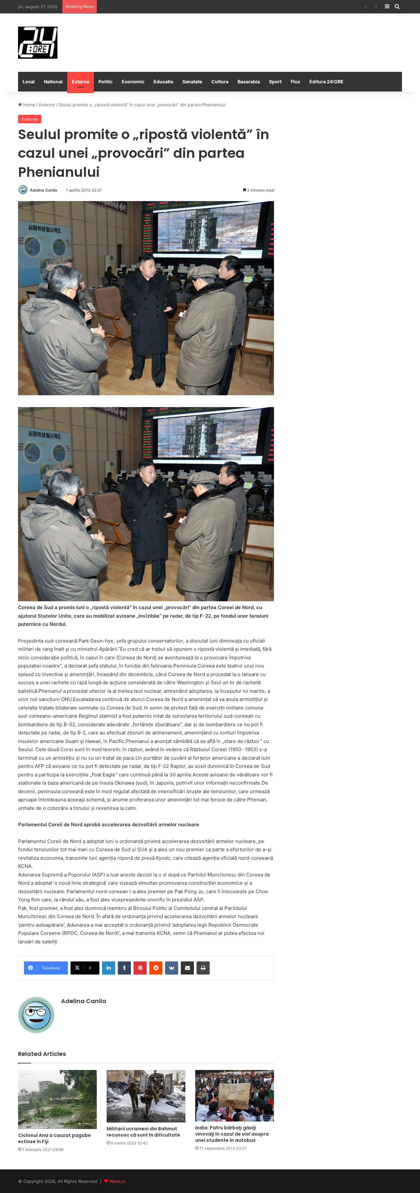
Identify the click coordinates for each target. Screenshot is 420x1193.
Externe (80, 81)
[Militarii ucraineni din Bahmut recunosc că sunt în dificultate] (146, 1096)
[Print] (203, 968)
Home (28, 104)
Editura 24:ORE (326, 81)
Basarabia (249, 81)
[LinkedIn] (108, 968)
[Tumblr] (124, 968)
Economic (133, 81)
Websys (117, 1181)
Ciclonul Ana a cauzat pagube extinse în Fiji (54, 1138)
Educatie (163, 81)
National (53, 81)
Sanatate (192, 81)
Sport (275, 81)
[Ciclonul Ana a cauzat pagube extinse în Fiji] (57, 1099)
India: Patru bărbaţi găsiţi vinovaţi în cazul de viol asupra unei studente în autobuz (232, 1133)
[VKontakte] (171, 968)
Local (29, 81)
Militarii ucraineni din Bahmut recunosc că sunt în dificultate (143, 1131)
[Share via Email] (187, 968)
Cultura (219, 81)
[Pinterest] (140, 968)
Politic (105, 81)
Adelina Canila (43, 190)
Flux (295, 81)
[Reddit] (155, 968)
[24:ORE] (37, 43)
